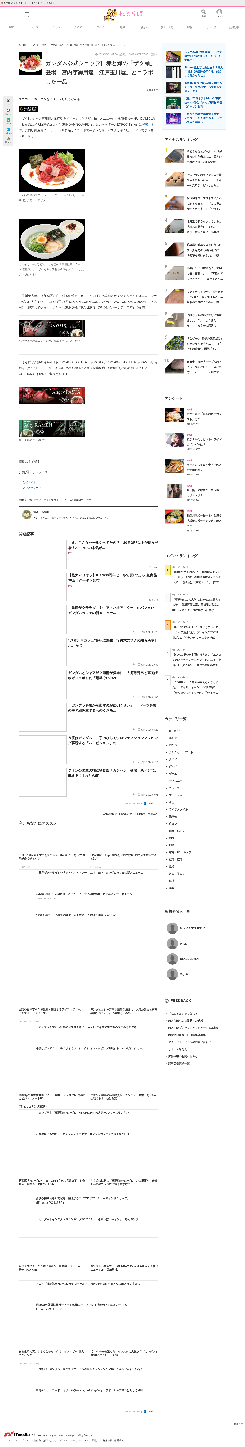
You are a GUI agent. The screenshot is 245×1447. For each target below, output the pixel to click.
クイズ (78, 27)
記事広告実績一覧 (177, 1063)
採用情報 (108, 1440)
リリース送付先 (176, 1049)
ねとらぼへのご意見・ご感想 (184, 1020)
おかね (173, 744)
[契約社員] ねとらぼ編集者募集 (185, 1034)
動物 (189, 27)
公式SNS (25, 1440)
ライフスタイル (178, 809)
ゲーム (173, 773)
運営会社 (96, 1440)
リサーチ (211, 27)
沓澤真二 (153, 90)
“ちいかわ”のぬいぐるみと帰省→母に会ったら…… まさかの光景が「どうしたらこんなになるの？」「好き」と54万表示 (204, 185)
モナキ (184, 974)
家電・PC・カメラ (180, 852)
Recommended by (134, 803)
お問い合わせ (50, 1440)
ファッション (177, 795)
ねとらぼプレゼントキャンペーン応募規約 (192, 1027)
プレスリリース (32, 487)
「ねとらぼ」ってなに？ (181, 1013)
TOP (11, 27)
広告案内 (36, 1440)
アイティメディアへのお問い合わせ (188, 1042)
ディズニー (175, 780)
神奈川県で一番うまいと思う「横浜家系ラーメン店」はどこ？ (204, 521)
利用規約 (238, 1424)
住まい (145, 27)
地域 (122, 27)
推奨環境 (119, 1440)
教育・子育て (177, 873)
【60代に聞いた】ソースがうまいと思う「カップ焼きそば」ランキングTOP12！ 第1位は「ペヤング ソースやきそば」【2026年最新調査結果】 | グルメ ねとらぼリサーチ (198, 637)
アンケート (174, 398)
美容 (171, 888)
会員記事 (234, 27)
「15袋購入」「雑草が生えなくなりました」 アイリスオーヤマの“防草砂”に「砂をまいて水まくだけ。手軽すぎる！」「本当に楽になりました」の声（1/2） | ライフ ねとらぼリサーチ (196, 693)
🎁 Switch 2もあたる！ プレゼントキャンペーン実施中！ (28, 3)
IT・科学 (174, 730)
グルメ (100, 27)
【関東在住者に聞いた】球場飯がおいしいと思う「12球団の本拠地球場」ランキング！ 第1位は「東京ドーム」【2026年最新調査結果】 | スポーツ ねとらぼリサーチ (196, 582)
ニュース (33, 27)
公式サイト (29, 482)
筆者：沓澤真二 (42, 512)
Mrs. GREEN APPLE (192, 928)
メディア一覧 (11, 1440)
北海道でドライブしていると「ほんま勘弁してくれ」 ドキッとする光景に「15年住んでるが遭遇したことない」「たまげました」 (204, 232)
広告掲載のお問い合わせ (181, 1056)
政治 (171, 866)
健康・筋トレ (177, 830)
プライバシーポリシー (71, 1440)
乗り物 (173, 816)
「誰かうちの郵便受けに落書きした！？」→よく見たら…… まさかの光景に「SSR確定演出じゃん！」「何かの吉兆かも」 (204, 325)
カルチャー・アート (181, 752)
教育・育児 (167, 27)
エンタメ (56, 27)
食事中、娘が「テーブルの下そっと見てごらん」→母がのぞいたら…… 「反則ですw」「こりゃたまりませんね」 (204, 372)
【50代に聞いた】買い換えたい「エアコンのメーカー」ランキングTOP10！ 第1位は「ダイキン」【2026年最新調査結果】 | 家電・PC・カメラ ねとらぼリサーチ (196, 665)
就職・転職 (175, 859)
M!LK (183, 943)
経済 (171, 880)
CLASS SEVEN (189, 958)
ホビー (173, 802)
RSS (87, 1440)
